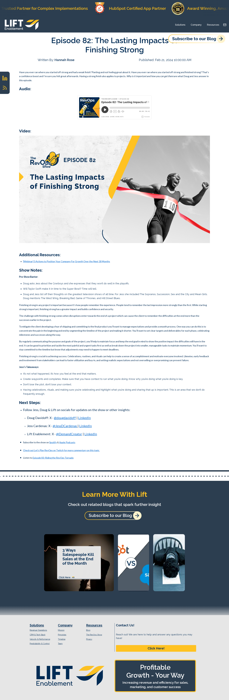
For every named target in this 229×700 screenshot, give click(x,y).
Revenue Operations (38, 630)
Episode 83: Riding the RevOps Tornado (53, 457)
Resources (213, 24)
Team (60, 644)
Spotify (53, 442)
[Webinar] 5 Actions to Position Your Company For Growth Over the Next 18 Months (66, 261)
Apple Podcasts (67, 442)
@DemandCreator (69, 434)
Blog (88, 630)
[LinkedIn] (5, 78)
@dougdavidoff (65, 418)
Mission (61, 630)
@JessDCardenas (65, 426)
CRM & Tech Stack (37, 635)
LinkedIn (84, 418)
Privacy (89, 639)
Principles (62, 635)
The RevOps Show (94, 635)
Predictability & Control (40, 644)
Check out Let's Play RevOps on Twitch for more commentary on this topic (61, 450)
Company (196, 24)
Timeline (61, 639)
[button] (156, 648)
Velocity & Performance (40, 639)
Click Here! (156, 648)
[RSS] (5, 88)
